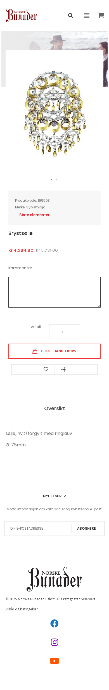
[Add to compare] (63, 369)
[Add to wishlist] (45, 369)
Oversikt (54, 408)
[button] (51, 179)
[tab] (55, 409)
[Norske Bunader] (21, 15)
